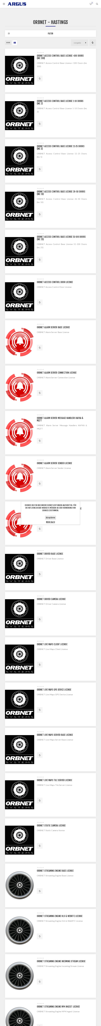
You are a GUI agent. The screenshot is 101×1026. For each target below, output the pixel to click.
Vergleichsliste (92, 42)
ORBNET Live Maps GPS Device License (54, 689)
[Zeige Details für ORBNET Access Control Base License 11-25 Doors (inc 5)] (19, 161)
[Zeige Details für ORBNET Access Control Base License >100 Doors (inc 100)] (19, 70)
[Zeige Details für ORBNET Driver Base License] (19, 568)
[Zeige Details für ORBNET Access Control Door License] (19, 297)
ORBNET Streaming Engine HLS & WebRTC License (60, 916)
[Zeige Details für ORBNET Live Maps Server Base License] (19, 749)
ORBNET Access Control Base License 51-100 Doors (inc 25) (61, 238)
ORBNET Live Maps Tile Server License (54, 780)
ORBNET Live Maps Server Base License (55, 735)
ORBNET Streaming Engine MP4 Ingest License (58, 1006)
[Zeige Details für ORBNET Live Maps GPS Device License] (19, 704)
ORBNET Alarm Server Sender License (54, 463)
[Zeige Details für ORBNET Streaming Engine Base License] (19, 885)
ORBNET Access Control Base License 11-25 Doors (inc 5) (60, 147)
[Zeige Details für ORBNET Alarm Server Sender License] (19, 478)
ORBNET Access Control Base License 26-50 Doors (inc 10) (61, 193)
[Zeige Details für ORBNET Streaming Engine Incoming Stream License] (19, 976)
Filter (50, 33)
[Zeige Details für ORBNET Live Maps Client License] (19, 659)
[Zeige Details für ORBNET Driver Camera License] (19, 614)
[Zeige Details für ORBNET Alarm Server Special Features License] (19, 523)
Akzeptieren (50, 518)
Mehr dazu (50, 522)
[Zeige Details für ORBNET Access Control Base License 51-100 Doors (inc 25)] (19, 251)
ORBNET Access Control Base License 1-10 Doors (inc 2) (60, 102)
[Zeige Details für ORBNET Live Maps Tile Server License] (19, 795)
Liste (14, 42)
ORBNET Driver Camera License (51, 599)
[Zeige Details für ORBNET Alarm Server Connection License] (19, 387)
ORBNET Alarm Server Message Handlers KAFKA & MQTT (60, 419)
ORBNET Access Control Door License (55, 282)
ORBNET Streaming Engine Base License (55, 870)
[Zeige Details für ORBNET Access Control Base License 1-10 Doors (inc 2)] (19, 115)
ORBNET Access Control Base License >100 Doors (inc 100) (60, 57)
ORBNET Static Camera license (51, 825)
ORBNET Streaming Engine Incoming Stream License (61, 961)
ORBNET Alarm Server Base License (53, 327)
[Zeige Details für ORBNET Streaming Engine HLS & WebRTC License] (19, 930)
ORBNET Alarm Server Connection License (57, 372)
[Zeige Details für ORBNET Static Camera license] (19, 840)
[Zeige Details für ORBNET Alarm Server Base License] (19, 342)
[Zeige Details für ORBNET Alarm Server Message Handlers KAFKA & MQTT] (19, 432)
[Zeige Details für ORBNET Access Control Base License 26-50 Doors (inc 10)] (19, 206)
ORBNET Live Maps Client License (52, 644)
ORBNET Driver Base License (50, 553)
